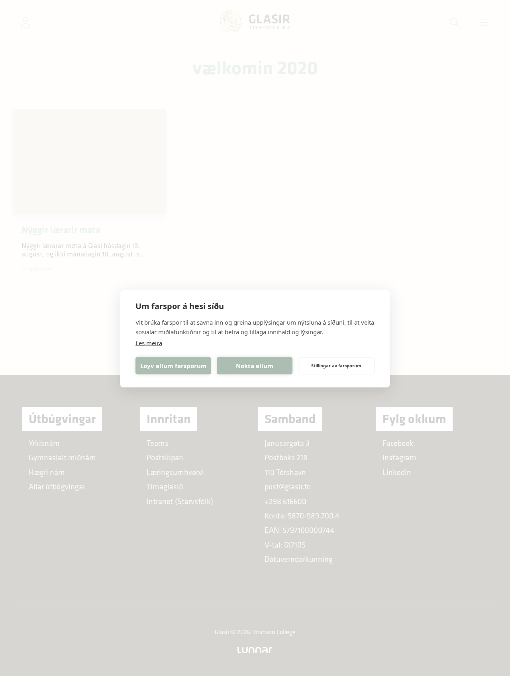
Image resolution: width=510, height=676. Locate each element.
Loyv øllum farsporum (173, 366)
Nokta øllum (254, 366)
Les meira (148, 343)
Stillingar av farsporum (336, 366)
